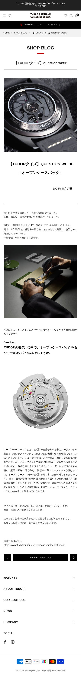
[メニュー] (4, 15)
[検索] (9, 15)
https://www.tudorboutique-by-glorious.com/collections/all (35, 545)
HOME (6, 32)
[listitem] (41, 5)
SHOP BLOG (20, 32)
